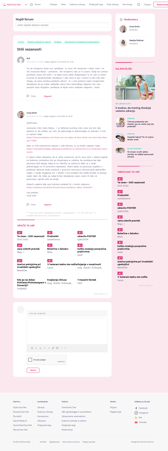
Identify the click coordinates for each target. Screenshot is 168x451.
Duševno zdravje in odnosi (39, 42)
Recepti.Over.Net (21, 411)
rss (140, 417)
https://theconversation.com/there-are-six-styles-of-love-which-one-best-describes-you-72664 (67, 139)
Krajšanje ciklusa (57, 280)
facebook (143, 408)
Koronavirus (42, 416)
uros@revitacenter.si (35, 215)
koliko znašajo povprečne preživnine (91, 250)
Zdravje (53, 4)
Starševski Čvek (69, 407)
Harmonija (127, 4)
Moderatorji (67, 429)
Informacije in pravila (71, 442)
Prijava (147, 4)
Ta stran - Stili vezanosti (30, 236)
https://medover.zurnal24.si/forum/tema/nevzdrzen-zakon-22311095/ (59, 187)
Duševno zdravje (77, 4)
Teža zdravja (113, 4)
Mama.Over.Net (20, 429)
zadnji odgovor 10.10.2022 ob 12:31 (59, 61)
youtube (142, 422)
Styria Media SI (20, 420)
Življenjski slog (96, 4)
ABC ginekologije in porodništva (76, 411)
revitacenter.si (54, 215)
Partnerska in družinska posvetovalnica (82, 42)
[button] (32, 348)
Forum (37, 4)
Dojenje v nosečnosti (89, 264)
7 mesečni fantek (86, 280)
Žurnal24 (17, 416)
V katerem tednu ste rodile (62, 264)
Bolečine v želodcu (57, 249)
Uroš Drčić (32, 113)
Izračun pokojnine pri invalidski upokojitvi (29, 265)
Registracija (115, 411)
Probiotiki (53, 236)
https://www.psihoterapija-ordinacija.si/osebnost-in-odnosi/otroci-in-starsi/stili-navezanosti (67, 150)
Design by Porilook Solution (142, 442)
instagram (143, 412)
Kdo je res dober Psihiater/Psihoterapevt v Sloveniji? (31, 282)
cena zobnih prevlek (28, 249)
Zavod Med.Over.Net (22, 425)
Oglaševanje (54, 442)
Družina (57, 42)
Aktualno (41, 420)
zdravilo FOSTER (86, 236)
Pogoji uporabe (89, 442)
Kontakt (43, 442)
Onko (63, 4)
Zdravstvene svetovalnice (73, 416)
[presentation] (32, 348)
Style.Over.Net (20, 407)
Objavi (33, 370)
